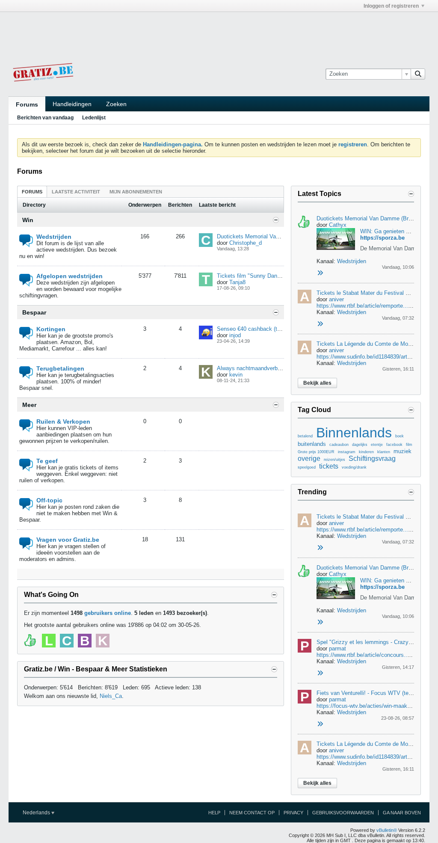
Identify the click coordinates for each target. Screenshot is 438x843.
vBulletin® (386, 830)
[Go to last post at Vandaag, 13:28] (320, 273)
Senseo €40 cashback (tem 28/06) (259, 329)
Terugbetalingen (60, 368)
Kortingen (50, 329)
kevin (236, 374)
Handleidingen (72, 104)
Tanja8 (237, 282)
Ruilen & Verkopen (63, 421)
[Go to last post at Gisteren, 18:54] (320, 673)
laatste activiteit (76, 191)
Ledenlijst (94, 118)
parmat (337, 648)
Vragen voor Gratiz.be (67, 539)
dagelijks (359, 444)
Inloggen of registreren (391, 6)
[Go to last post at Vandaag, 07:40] (320, 324)
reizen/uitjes (334, 459)
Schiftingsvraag (372, 458)
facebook (394, 444)
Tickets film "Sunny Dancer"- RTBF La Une (270, 276)
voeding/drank (354, 467)
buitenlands (312, 444)
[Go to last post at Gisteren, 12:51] (320, 724)
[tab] (32, 191)
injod (235, 335)
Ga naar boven (402, 812)
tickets (328, 466)
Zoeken (116, 104)
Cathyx (337, 225)
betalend (305, 436)
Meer (29, 404)
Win (27, 220)
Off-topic (49, 500)
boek (399, 436)
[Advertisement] (219, 31)
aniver (336, 299)
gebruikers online (107, 613)
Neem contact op (252, 812)
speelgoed (307, 467)
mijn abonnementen (136, 191)
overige (309, 458)
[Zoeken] (418, 74)
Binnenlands (354, 432)
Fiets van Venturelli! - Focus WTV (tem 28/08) (373, 693)
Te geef (47, 460)
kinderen (366, 452)
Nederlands (37, 813)
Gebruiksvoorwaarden (343, 812)
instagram (346, 452)
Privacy (293, 812)
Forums (27, 104)
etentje (377, 444)
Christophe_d (245, 243)
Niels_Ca (111, 696)
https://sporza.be (382, 237)
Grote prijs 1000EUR (316, 452)
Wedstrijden (53, 236)
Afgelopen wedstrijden (69, 276)
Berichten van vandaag (45, 118)
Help (214, 812)
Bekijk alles (317, 383)
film (409, 444)
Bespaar (34, 312)
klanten (383, 452)
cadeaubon (339, 444)
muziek (402, 451)
